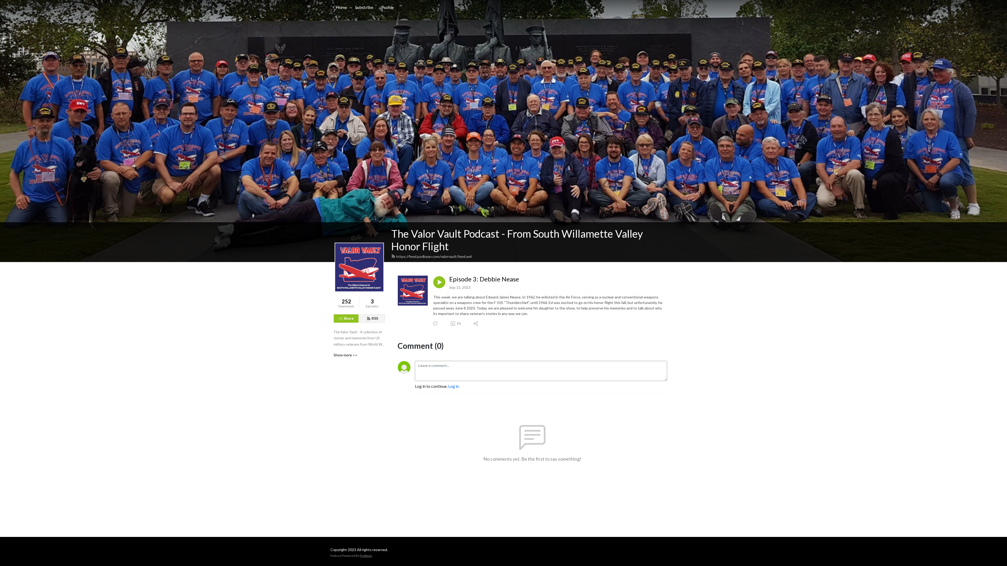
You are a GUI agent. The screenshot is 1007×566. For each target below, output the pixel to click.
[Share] (476, 323)
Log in (453, 386)
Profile (387, 7)
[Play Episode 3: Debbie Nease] (439, 282)
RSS (375, 318)
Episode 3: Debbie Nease (484, 279)
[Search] (664, 7)
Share (348, 318)
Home (341, 7)
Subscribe (364, 7)
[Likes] (436, 323)
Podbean (366, 556)
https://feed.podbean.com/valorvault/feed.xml (434, 256)
